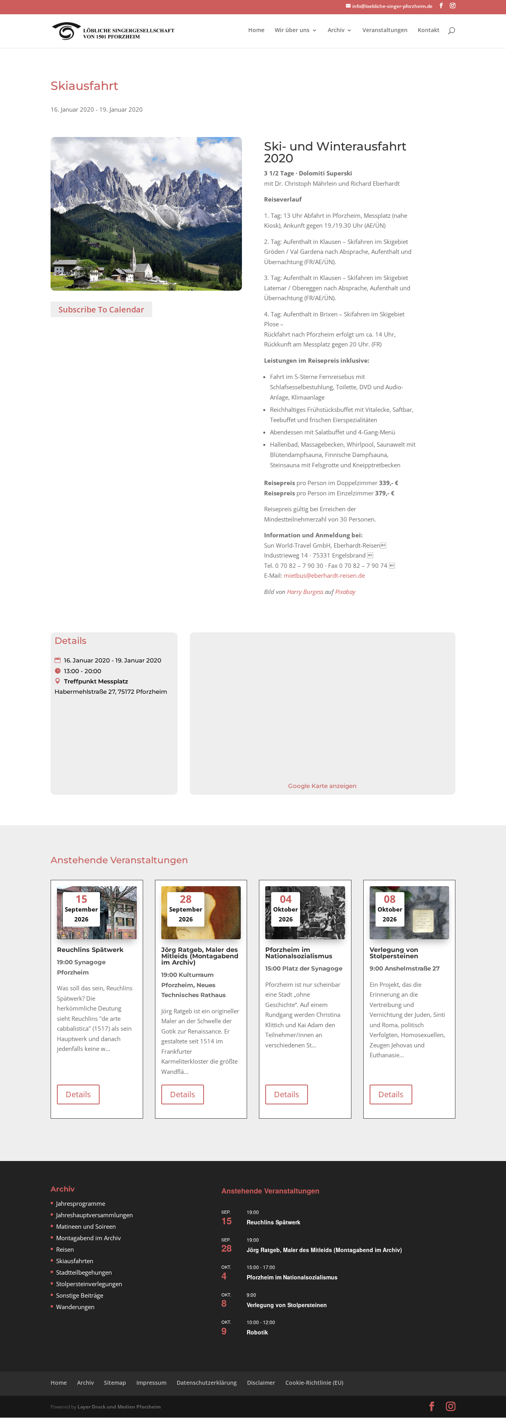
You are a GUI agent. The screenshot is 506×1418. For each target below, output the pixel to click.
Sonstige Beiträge (79, 1295)
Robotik (257, 1332)
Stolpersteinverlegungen (89, 1284)
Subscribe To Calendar (101, 309)
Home (256, 30)
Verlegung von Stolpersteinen (287, 1305)
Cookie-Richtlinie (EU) (314, 1382)
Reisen (65, 1249)
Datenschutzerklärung (207, 1382)
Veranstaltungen (385, 30)
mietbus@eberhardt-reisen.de (324, 575)
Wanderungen (75, 1307)
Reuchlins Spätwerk (273, 1222)
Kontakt (429, 30)
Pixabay (345, 592)
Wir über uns (292, 30)
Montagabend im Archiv (88, 1238)
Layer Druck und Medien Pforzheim (119, 1406)
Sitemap (115, 1382)
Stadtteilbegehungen (84, 1272)
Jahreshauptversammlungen (94, 1215)
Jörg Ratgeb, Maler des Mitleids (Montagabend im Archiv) (324, 1250)
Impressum (151, 1382)
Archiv (336, 30)
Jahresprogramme (80, 1203)
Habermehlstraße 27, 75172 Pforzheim (111, 691)
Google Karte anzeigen (322, 786)
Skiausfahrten (74, 1261)
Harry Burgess (305, 592)
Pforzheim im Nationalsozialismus (292, 1277)
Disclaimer (261, 1382)
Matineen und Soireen (86, 1226)
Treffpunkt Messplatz (96, 681)
